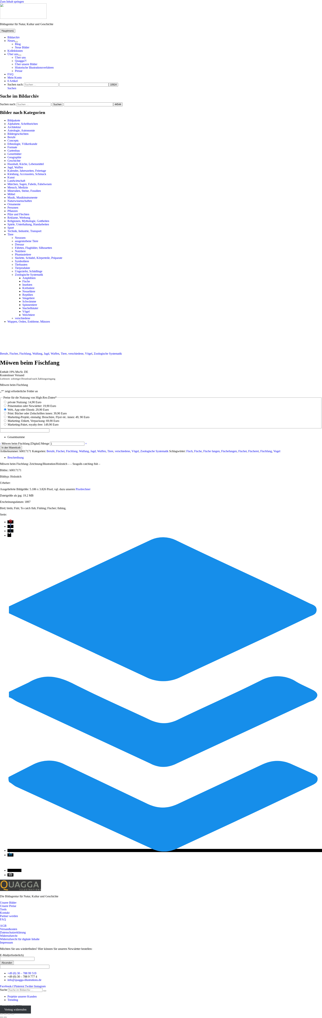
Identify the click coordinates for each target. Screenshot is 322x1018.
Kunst (11, 177)
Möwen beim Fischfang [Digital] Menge (25, 443)
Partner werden (9, 916)
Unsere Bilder (8, 902)
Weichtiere (28, 314)
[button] (11, 88)
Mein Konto (14, 77)
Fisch (189, 451)
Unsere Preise (8, 906)
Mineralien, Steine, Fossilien (24, 190)
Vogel (276, 451)
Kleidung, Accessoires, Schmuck (26, 174)
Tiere (10, 234)
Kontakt (5, 912)
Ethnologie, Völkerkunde (22, 143)
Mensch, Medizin (17, 187)
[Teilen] (8, 1013)
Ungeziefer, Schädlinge (28, 271)
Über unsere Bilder (26, 64)
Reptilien (27, 294)
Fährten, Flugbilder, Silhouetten (33, 247)
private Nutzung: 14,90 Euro (24, 402)
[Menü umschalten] (16, 41)
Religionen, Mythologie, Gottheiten (28, 221)
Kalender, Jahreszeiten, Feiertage (26, 170)
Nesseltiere (28, 291)
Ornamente (13, 204)
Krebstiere (28, 288)
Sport (10, 227)
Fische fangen (211, 451)
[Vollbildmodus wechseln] (5, 1013)
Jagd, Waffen (15, 167)
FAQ (10, 74)
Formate (12, 147)
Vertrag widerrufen (15, 1009)
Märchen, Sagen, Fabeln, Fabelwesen (29, 184)
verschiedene (22, 318)
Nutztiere (20, 251)
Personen (12, 207)
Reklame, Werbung (18, 217)
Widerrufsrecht (8, 935)
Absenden (6, 962)
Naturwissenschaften (19, 200)
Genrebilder (14, 154)
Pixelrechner (83, 489)
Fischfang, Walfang (30, 353)
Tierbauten (21, 264)
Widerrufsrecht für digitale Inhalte (20, 939)
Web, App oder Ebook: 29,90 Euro (28, 409)
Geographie (14, 157)
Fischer (14, 353)
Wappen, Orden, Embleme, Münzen (28, 321)
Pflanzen (12, 211)
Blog (18, 44)
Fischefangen (229, 451)
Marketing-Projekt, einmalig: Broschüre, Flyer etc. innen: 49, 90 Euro (48, 417)
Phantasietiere (23, 254)
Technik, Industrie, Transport (24, 231)
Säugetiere (28, 298)
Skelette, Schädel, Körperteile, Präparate (38, 257)
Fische (26, 281)
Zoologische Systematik (29, 274)
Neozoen (20, 237)
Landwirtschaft (16, 180)
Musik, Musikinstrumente (22, 197)
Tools (3, 909)
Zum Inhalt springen (12, 1)
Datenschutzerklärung (13, 932)
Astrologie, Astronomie (21, 130)
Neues (11, 40)
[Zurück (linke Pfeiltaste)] (1, 1017)
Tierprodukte (22, 267)
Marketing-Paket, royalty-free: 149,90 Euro (33, 424)
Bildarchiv (13, 37)
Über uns (12, 54)
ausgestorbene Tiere (26, 241)
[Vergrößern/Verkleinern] (1, 1013)
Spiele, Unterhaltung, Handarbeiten (28, 224)
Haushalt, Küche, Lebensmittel (25, 164)
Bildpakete (13, 120)
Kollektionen (15, 50)
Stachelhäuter (30, 308)
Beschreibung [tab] (15, 457)
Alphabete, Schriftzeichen (22, 123)
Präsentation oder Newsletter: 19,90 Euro (32, 405)
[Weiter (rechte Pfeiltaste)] (5, 1017)
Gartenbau (13, 150)
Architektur (14, 127)
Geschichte (13, 160)
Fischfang (266, 451)
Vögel (26, 311)
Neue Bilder (22, 47)
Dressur (19, 244)
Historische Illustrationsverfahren (34, 67)
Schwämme (29, 301)
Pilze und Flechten (18, 214)
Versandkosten (8, 929)
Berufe (11, 137)
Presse (18, 70)
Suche (3, 989)
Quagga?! (20, 60)
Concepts (12, 140)
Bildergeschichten (18, 133)
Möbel (11, 194)
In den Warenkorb (10, 447)
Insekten (27, 284)
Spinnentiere (29, 304)
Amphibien (29, 278)
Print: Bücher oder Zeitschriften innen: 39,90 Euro (37, 413)
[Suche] (44, 990)
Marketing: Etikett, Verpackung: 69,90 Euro (33, 420)
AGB (3, 925)
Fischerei (253, 451)
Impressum (6, 942)
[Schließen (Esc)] (12, 1013)
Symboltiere (22, 261)
